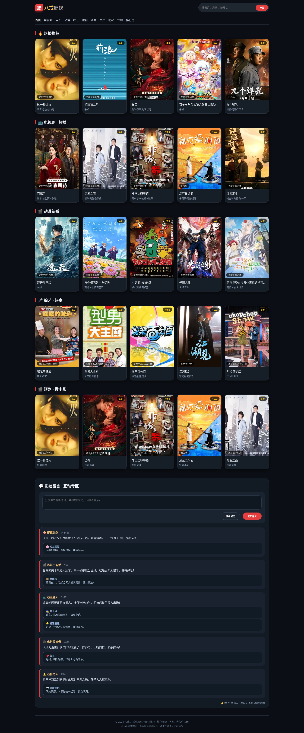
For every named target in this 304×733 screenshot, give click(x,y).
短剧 (85, 20)
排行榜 (130, 20)
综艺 (76, 20)
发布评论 (252, 516)
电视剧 (48, 20)
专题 (120, 20)
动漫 (67, 20)
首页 (38, 20)
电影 (58, 20)
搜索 (261, 7)
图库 (102, 20)
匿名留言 (230, 516)
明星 (111, 20)
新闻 (93, 20)
